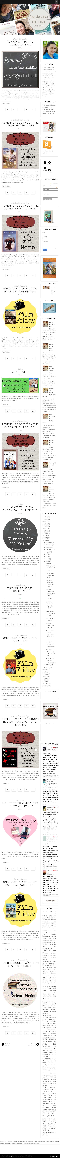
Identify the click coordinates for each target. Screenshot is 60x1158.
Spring (54, 1079)
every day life (49, 987)
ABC (44, 946)
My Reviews (49, 1045)
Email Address (50, 185)
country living (47, 980)
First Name (46, 189)
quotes (49, 1067)
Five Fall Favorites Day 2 (51, 324)
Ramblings (53, 1067)
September (49, 549)
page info (53, 1058)
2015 (46, 669)
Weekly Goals (52, 1116)
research (45, 1071)
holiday (20, 369)
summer (44, 1083)
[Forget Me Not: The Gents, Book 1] (45, 750)
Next (36, 386)
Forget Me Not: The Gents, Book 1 (53, 750)
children (49, 969)
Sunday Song (52, 1083)
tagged (45, 1085)
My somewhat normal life (49, 1048)
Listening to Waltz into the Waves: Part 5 (50, 644)
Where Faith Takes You (20, 39)
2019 (46, 533)
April (47, 561)
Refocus (44, 1069)
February (48, 665)
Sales (49, 1071)
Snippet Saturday (48, 1079)
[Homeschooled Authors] (50, 718)
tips (48, 1105)
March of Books (49, 1031)
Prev (4, 386)
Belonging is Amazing (53, 289)
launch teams (46, 1025)
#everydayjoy (46, 911)
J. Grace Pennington (51, 811)
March (48, 563)
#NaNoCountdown (47, 913)
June (47, 556)
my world (49, 1050)
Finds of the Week (49, 997)
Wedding (45, 1116)
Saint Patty (20, 371)
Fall (49, 992)
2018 (46, 535)
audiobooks (53, 957)
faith (54, 989)
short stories (20, 800)
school (50, 1073)
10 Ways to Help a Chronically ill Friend (50, 613)
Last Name (46, 194)
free (55, 1001)
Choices (54, 969)
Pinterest (45, 171)
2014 (46, 672)
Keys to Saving (51, 1021)
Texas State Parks (48, 1089)
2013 (46, 674)
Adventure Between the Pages (20, 120)
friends (45, 1003)
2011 (46, 679)
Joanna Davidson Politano (53, 783)
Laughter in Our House (49, 1023)
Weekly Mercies (47, 1118)
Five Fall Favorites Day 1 (51, 489)
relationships (52, 1069)
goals (51, 1005)
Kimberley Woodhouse (52, 874)
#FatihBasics (52, 911)
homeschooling (52, 1017)
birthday (49, 965)
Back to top (53, 1156)
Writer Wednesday (49, 1128)
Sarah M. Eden (47, 753)
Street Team (52, 1081)
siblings (45, 1077)
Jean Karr (46, 844)
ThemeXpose (29, 1156)
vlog (51, 1112)
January (48, 667)
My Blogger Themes (12, 1156)
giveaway (46, 1005)
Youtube (49, 172)
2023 (46, 524)
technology (53, 1087)
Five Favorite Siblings (51, 368)
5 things (48, 924)
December (49, 542)
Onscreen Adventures (20, 286)
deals (44, 982)
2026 (46, 517)
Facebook (45, 164)
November (49, 545)
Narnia (54, 1054)
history (54, 1007)
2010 (46, 681)
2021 (46, 528)
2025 (46, 519)
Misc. (48, 1038)
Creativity (54, 980)
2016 (46, 540)
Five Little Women (48, 1001)
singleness (53, 1077)
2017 (46, 538)
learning (53, 1025)
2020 (46, 531)
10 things (20, 504)
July (47, 554)
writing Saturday (20, 585)
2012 (46, 676)
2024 (46, 521)
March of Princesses (49, 1033)
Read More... (6, 103)
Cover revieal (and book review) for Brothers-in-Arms (20, 722)
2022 (46, 526)
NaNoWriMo (46, 1054)
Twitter (49, 164)
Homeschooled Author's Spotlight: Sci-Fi (51, 660)
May (47, 559)
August (48, 552)
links (44, 1027)
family (54, 993)
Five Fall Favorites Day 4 (51, 443)
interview (45, 1019)
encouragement (51, 982)
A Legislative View (48, 932)
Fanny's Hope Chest (49, 995)
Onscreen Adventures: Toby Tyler (50, 625)
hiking (49, 1007)
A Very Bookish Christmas (49, 934)
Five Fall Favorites (49, 999)
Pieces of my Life (49, 1060)
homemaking (46, 1013)
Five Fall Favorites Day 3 (51, 346)
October (48, 547)
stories (45, 1081)
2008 (46, 686)
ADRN (54, 946)
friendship (54, 1003)
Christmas (45, 972)
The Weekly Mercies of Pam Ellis (49, 1101)
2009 (46, 683)
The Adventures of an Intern (49, 1091)
